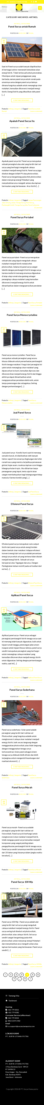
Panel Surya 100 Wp (22, 881)
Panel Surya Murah (22, 787)
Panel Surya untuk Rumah (22, 26)
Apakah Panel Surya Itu (22, 121)
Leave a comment (36, 111)
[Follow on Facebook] (31, 2)
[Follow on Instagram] (33, 2)
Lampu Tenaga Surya (18, 203)
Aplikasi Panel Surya (22, 595)
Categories (25, 23)
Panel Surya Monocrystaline (22, 314)
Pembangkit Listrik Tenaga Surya (13, 205)
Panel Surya (30, 203)
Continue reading (22, 100)
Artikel (17, 23)
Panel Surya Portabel (22, 217)
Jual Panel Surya (22, 412)
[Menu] (40, 8)
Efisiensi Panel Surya (22, 504)
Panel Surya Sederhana (22, 689)
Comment (38, 208)
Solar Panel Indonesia (32, 205)
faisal (31, 33)
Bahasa (4, 7)
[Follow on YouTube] (36, 2)
